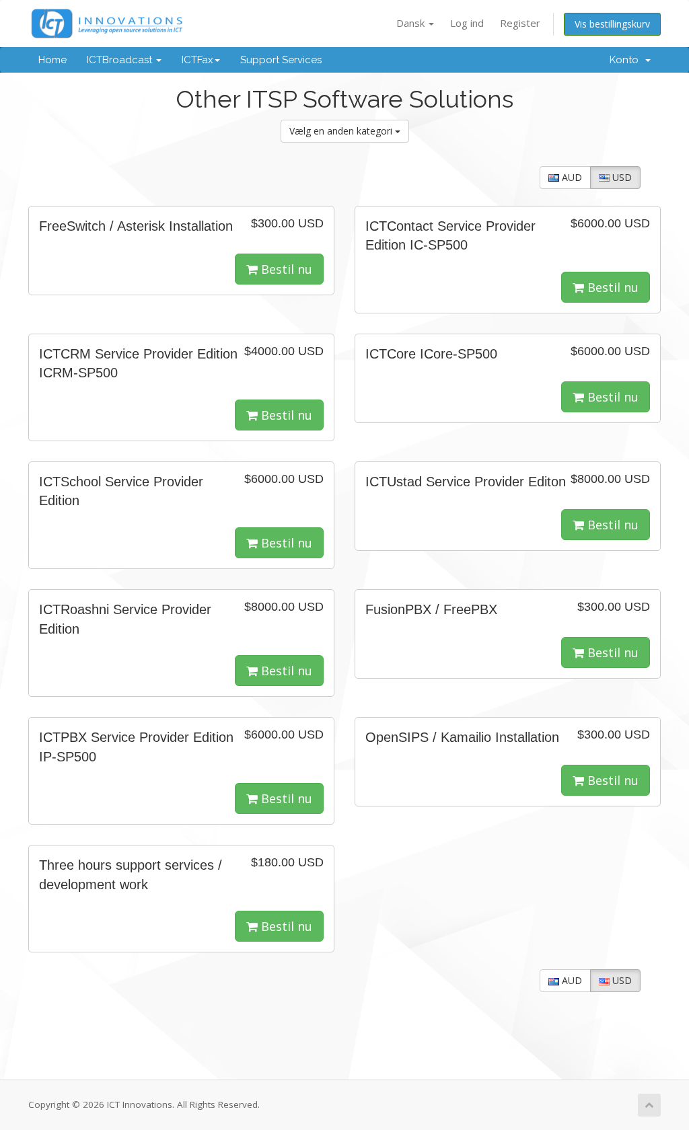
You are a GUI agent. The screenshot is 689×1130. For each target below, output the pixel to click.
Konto (627, 60)
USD (621, 177)
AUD (570, 177)
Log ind (467, 23)
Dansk (411, 23)
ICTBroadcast (121, 60)
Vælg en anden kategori (342, 130)
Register (520, 23)
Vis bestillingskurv (612, 23)
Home (52, 60)
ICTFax (197, 60)
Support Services (281, 60)
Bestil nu (285, 269)
